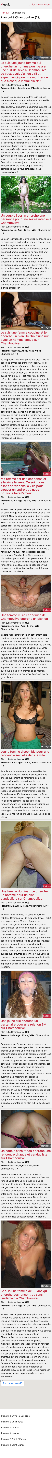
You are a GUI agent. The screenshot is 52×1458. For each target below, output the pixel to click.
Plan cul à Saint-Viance (13, 1444)
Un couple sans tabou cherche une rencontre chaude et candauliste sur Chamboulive (26, 1154)
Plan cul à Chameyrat (12, 1421)
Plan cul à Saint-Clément (13, 1439)
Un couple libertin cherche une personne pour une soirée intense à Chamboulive (26, 219)
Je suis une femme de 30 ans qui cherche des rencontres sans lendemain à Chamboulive (24, 1294)
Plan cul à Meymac (10, 1433)
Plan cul (5, 12)
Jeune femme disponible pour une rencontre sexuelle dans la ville (25, 753)
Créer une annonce (39, 4)
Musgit (5, 4)
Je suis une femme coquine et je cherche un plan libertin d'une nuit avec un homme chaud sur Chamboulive (25, 338)
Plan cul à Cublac (10, 1427)
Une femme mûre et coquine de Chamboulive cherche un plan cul (25, 616)
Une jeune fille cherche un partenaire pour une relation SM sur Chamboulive (23, 1024)
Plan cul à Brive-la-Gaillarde (15, 1415)
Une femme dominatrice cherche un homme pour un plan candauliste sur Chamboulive (24, 894)
